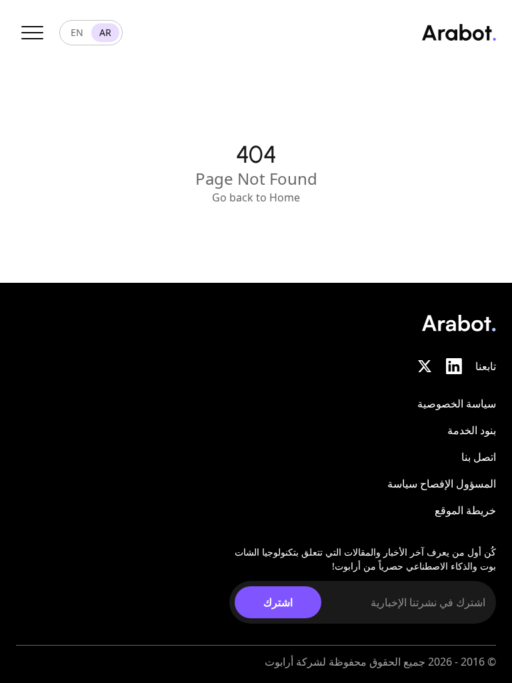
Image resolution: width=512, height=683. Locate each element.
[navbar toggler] (32, 32)
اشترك (278, 602)
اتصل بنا (478, 457)
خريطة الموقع (465, 510)
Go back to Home (256, 197)
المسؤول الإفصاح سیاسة (441, 483)
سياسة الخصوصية (456, 403)
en (77, 32)
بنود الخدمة (471, 430)
